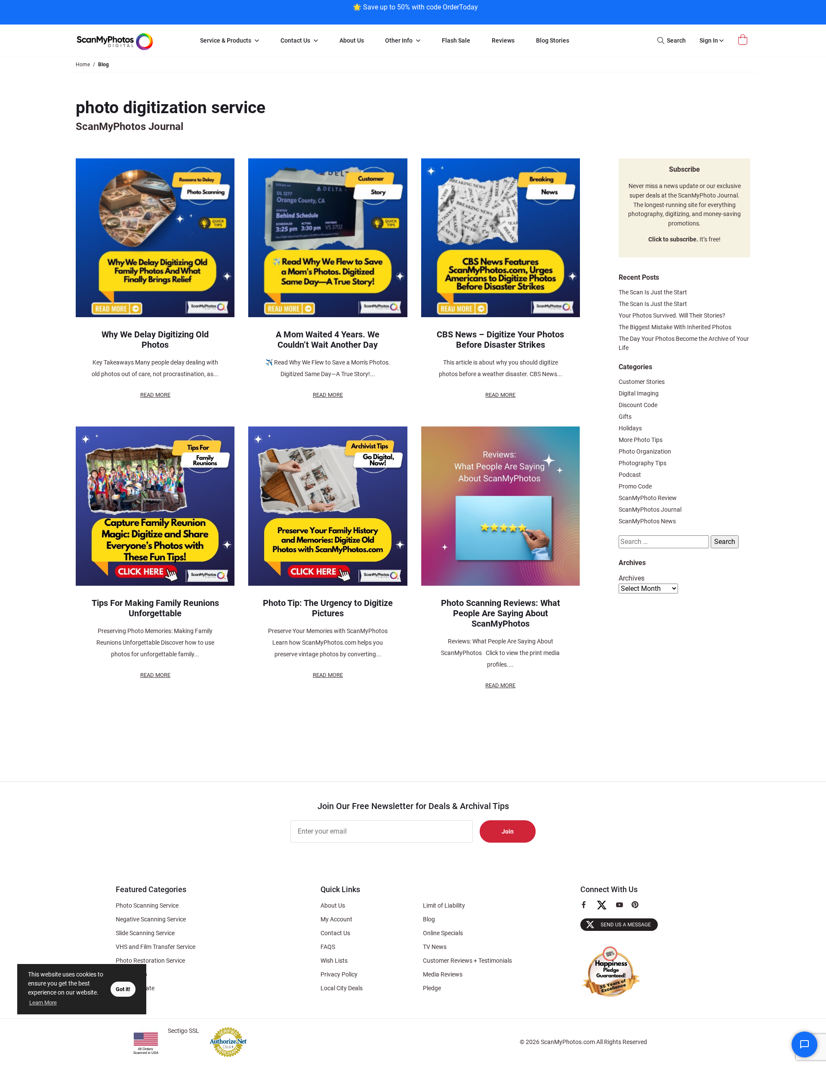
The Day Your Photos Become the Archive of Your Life (684, 343)
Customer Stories (642, 381)
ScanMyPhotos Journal (650, 509)
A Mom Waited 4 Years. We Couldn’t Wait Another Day (327, 339)
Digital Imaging (639, 393)
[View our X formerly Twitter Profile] (605, 908)
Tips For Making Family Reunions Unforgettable (155, 608)
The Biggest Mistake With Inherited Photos (675, 327)
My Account (336, 919)
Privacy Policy (339, 974)
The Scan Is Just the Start (653, 292)
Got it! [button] (123, 989)
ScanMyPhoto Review (648, 497)
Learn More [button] (43, 1002)
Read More (155, 395)
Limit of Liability (444, 905)
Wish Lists (334, 960)
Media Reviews (442, 974)
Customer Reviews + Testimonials (467, 960)
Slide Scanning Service (145, 933)
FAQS (328, 946)
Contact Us (335, 933)
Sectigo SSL (183, 1030)
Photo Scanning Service (147, 905)
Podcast (630, 474)
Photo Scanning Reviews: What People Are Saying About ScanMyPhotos (500, 613)
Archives (631, 578)
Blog (429, 919)
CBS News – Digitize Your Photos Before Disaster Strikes (500, 339)
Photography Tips (642, 463)
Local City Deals (342, 988)
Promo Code (635, 486)
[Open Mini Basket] (743, 39)
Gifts (625, 416)
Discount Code (638, 405)
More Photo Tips (641, 439)
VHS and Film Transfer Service (155, 946)
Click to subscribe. (673, 239)
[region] (415, 11)
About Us (333, 905)
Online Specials (443, 933)
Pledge (432, 988)
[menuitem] (229, 41)
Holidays (630, 428)
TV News (435, 946)
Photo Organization (645, 451)
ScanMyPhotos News (647, 521)
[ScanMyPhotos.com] (129, 40)
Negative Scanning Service (151, 919)
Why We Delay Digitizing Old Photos (155, 339)
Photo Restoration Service (150, 960)
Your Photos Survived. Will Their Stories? (672, 315)
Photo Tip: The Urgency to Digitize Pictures (328, 608)
